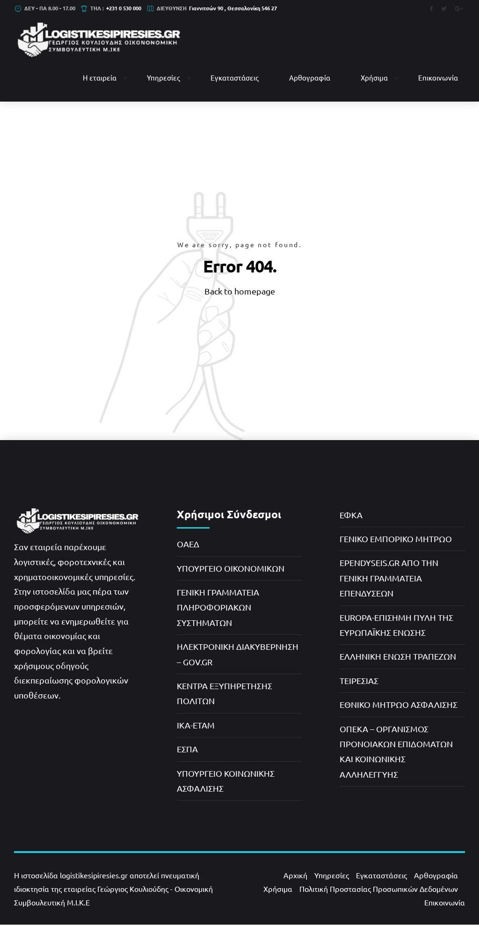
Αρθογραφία (309, 77)
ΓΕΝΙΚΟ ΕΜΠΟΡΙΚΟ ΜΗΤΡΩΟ (396, 539)
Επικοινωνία (438, 77)
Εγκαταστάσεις (234, 77)
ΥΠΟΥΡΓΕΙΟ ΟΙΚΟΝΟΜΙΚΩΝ (230, 568)
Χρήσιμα (374, 77)
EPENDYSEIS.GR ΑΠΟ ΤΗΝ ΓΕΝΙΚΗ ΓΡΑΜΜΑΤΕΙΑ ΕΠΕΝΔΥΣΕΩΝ (389, 578)
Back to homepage (239, 291)
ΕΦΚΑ (351, 515)
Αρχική (295, 875)
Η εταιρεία (99, 77)
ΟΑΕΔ (188, 544)
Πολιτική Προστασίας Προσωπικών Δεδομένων (378, 888)
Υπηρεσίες (163, 77)
